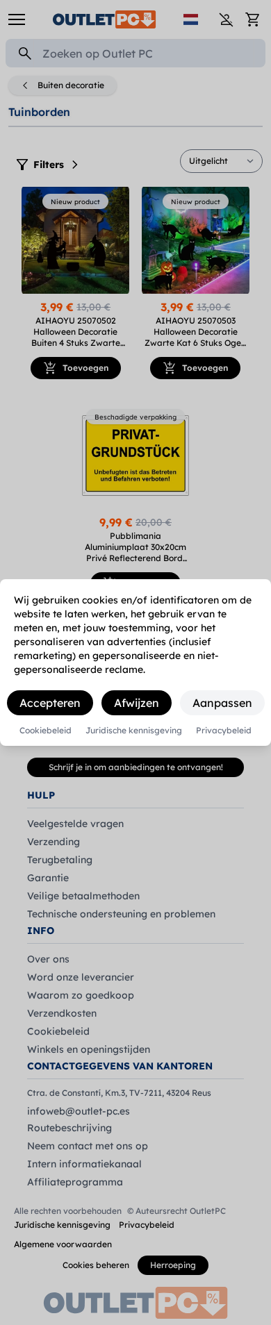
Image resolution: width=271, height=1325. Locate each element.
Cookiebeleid (45, 730)
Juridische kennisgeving (133, 730)
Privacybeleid (224, 730)
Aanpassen (222, 703)
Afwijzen (136, 703)
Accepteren (50, 703)
